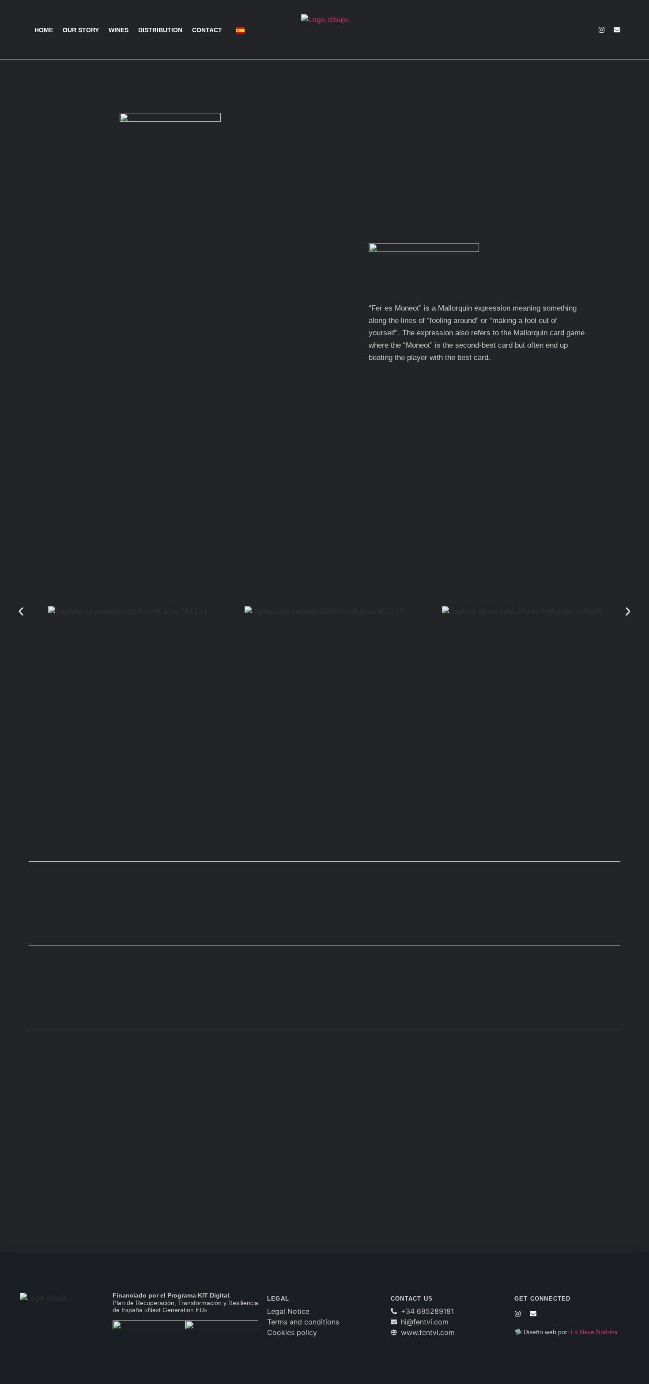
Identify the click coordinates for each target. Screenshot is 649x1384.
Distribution (160, 30)
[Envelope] (617, 29)
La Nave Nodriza (594, 1331)
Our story (81, 30)
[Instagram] (601, 29)
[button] (20, 611)
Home (43, 30)
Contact (207, 30)
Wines (118, 30)
